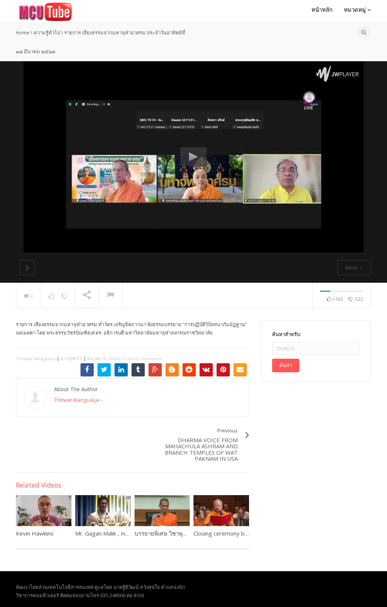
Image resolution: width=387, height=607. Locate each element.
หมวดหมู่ (355, 9)
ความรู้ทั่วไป (47, 32)
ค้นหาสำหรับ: (286, 334)
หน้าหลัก (322, 9)
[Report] (110, 296)
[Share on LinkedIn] (121, 369)
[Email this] (240, 369)
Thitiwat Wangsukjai (36, 358)
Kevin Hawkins (35, 533)
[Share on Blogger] (172, 369)
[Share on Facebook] (87, 369)
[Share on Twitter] (104, 369)
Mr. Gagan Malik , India (104, 533)
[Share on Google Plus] (155, 369)
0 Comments (148, 358)
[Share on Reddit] (189, 369)
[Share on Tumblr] (138, 369)
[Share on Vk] (206, 369)
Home (22, 32)
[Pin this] (223, 369)
